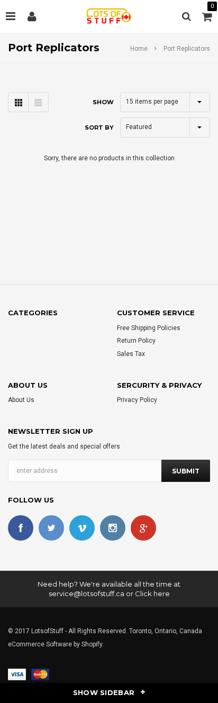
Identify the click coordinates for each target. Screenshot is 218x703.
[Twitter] (51, 528)
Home (139, 48)
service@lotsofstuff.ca (86, 593)
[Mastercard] (40, 674)
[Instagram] (112, 528)
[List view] (38, 102)
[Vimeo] (82, 528)
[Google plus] (143, 528)
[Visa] (17, 674)
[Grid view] (18, 102)
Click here (152, 593)
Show (103, 102)
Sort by (99, 127)
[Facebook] (20, 528)
